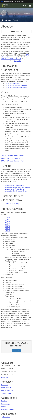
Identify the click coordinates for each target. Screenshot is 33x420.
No (19, 351)
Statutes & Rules (6, 393)
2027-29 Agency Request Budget (14, 185)
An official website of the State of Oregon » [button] (14, 1)
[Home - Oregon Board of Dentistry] (2, 20)
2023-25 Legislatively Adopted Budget (16, 191)
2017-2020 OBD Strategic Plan (12, 161)
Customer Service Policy (12, 204)
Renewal (3, 407)
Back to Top (6, 417)
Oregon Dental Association (13, 83)
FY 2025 (7, 217)
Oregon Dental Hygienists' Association (16, 85)
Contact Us (4, 377)
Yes (14, 351)
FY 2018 (7, 231)
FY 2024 (7, 219)
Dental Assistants (6, 388)
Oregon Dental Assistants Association (16, 87)
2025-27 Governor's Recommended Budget (17, 187)
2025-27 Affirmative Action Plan (12, 155)
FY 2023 (7, 221)
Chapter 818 (17, 61)
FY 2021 (7, 225)
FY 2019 (7, 229)
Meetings (4, 401)
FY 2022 (7, 223)
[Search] (24, 5)
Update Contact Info (7, 390)
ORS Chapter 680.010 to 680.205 (11, 59)
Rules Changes (5, 404)
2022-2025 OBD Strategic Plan (12, 158)
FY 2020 (7, 227)
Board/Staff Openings (7, 409)
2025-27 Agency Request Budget (14, 189)
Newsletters (4, 385)
